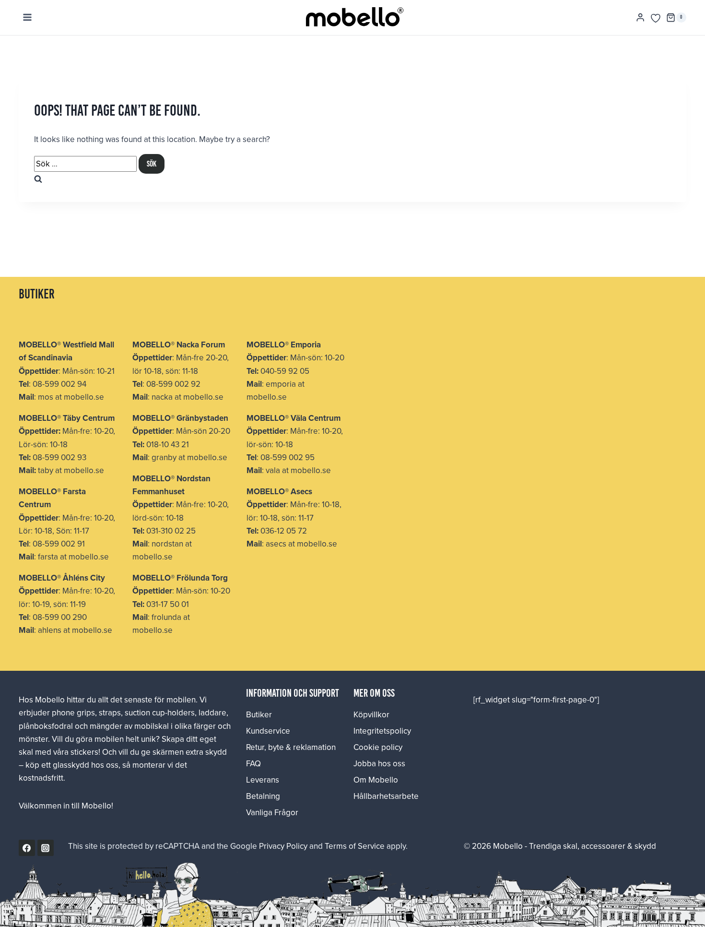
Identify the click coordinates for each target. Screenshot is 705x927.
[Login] (640, 17)
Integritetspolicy (382, 731)
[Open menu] (27, 17)
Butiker (259, 714)
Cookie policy (377, 747)
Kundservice (268, 731)
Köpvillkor (371, 714)
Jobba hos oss (379, 763)
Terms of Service (355, 846)
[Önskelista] (655, 18)
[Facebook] (27, 848)
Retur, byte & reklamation (291, 747)
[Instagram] (45, 848)
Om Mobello (375, 779)
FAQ (253, 763)
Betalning (263, 796)
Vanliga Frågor (272, 812)
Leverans (262, 779)
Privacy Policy (283, 846)
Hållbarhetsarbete (386, 796)
